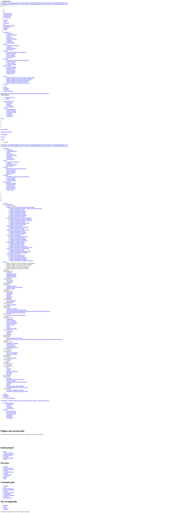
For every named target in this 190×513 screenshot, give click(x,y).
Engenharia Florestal (11, 275)
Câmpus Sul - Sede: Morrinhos (14, 235)
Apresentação (10, 102)
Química (9, 350)
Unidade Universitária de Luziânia (18, 213)
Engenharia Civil (10, 344)
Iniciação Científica (11, 56)
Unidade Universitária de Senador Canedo (19, 223)
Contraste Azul (7, 16)
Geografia (9, 368)
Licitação (6, 473)
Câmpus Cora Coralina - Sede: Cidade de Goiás (18, 230)
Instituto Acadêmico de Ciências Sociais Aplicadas (18, 80)
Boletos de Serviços (8, 468)
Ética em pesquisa (11, 55)
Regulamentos (10, 116)
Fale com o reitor (8, 498)
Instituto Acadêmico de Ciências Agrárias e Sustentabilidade (21, 77)
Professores (6, 88)
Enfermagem (10, 294)
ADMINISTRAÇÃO (10, 97)
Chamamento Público (9, 472)
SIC (4, 24)
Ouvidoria (6, 20)
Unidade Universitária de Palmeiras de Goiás (20, 251)
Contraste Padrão (8, 13)
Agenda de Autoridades (9, 25)
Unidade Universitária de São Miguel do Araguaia (21, 260)
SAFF (5, 478)
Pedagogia (9, 374)
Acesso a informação (8, 488)
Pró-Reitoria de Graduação (13, 45)
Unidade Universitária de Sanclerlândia (19, 252)
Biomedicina (9, 292)
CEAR (5, 459)
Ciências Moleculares (12, 358)
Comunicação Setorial (9, 492)
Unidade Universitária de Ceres (17, 209)
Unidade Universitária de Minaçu (17, 256)
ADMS (5, 29)
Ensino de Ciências (11, 380)
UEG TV (6, 491)
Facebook (6, 505)
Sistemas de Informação (12, 347)
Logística (9, 332)
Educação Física (10, 302)
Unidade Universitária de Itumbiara (18, 239)
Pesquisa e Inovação (11, 53)
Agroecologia (10, 280)
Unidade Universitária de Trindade (18, 224)
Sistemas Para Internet (12, 354)
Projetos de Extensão (11, 112)
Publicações (9, 114)
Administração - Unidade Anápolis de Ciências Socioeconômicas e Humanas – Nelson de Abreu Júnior (25, 93)
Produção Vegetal (11, 288)
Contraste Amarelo (8, 14)
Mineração (9, 334)
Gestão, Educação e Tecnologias (14, 338)
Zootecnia (9, 278)
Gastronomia (10, 331)
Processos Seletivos (11, 71)
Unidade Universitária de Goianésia (18, 211)
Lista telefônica (7, 494)
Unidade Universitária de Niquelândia (18, 258)
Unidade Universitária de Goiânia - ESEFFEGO (21, 219)
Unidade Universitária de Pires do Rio (18, 240)
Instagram (6, 509)
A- (4, 12)
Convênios (6, 456)
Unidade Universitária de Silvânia (17, 216)
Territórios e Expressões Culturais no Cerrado (17, 387)
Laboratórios (9, 113)
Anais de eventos (8, 474)
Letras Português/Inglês (12, 371)
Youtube (5, 507)
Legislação (9, 40)
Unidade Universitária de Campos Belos (19, 227)
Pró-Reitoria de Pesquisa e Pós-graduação (16, 52)
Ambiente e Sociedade (12, 308)
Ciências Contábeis (11, 320)
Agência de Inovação (9, 458)
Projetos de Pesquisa (11, 110)
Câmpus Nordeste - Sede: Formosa (15, 226)
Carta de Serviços (11, 43)
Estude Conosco (7, 65)
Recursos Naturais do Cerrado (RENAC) (16, 312)
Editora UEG (10, 57)
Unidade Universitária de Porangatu (18, 259)
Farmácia (9, 295)
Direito (8, 326)
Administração (10, 41)
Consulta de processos (9, 469)
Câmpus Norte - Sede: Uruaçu (14, 254)
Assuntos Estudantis (11, 64)
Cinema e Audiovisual (12, 323)
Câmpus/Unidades (8, 204)
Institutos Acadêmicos (12, 39)
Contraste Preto (7, 17)
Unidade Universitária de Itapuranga (18, 232)
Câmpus (5, 84)
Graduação (9, 47)
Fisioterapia (9, 296)
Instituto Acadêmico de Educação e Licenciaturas (18, 83)
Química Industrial (11, 346)
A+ (4, 9)
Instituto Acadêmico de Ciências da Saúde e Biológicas (19, 79)
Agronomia (9, 272)
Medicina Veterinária (11, 276)
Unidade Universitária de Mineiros (18, 246)
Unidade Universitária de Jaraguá (17, 212)
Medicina (9, 298)
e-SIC (5, 21)
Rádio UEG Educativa (9, 490)
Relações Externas (8, 455)
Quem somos (10, 33)
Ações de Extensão (11, 61)
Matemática (9, 372)
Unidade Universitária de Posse (17, 228)
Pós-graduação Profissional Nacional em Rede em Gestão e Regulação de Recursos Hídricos (28, 311)
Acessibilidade (7, 27)
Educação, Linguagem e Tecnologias (15, 379)
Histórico (9, 104)
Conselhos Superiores (12, 35)
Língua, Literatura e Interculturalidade (15, 386)
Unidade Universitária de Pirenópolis (18, 215)
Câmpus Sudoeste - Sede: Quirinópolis (16, 242)
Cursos (5, 76)
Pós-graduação (10, 49)
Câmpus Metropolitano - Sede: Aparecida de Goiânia (19, 218)
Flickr (5, 506)
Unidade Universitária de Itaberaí (17, 231)
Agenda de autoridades (9, 495)
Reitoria (8, 36)
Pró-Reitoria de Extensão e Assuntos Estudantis (18, 60)
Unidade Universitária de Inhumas (18, 222)
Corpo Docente (10, 106)
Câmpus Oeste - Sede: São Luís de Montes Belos (18, 248)
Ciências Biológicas (11, 300)
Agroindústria (10, 282)
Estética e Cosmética (11, 304)
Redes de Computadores (12, 352)
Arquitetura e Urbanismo (12, 343)
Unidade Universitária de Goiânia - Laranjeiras (20, 220)
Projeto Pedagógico (11, 109)
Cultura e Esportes (11, 63)
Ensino (5, 44)
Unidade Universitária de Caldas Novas (19, 236)
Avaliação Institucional (9, 454)
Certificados (6, 476)
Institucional (6, 32)
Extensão (6, 59)
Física (8, 367)
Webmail (6, 28)
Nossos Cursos (10, 73)
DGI (5, 451)
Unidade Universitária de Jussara (17, 234)
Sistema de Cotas (11, 69)
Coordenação (10, 105)
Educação (9, 378)
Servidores (6, 89)
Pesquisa (6, 51)
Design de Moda (10, 324)
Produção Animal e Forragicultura (14, 287)
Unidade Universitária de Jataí (17, 244)
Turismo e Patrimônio (12, 328)
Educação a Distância (12, 48)
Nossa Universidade (11, 67)
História (8, 370)
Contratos (6, 470)
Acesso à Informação (8, 91)
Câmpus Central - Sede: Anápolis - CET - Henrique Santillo (21, 207)
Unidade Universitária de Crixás (17, 255)
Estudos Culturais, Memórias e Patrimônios (17, 382)
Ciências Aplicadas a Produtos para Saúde (16, 310)
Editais (5, 477)
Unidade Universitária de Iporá (17, 250)
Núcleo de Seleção (11, 72)
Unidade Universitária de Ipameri (17, 238)
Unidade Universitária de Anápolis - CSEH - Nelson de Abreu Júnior (26, 208)
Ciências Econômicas (12, 322)
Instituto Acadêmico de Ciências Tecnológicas (17, 81)
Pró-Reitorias (10, 37)
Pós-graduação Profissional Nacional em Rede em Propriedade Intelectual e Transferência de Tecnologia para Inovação (34, 339)
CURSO (7, 99)
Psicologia (9, 364)
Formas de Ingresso (11, 68)
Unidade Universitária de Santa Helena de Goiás (21, 247)
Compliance (6, 23)
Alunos (5, 87)
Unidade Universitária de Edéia (17, 243)
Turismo (8, 327)
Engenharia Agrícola (11, 274)
